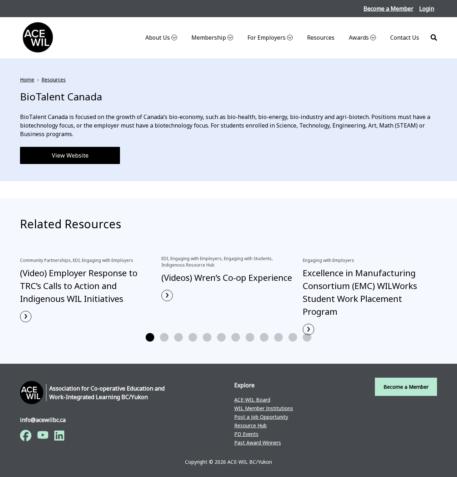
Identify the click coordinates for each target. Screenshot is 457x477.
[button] (150, 337)
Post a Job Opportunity (261, 416)
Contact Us (404, 37)
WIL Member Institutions (263, 408)
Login (426, 9)
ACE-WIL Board (252, 399)
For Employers (266, 37)
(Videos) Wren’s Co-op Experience (226, 277)
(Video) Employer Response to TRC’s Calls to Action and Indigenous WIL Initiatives (78, 285)
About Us (157, 37)
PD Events (246, 434)
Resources (321, 37)
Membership (208, 37)
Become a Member (388, 9)
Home (27, 79)
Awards (359, 37)
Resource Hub (250, 425)
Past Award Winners (257, 442)
